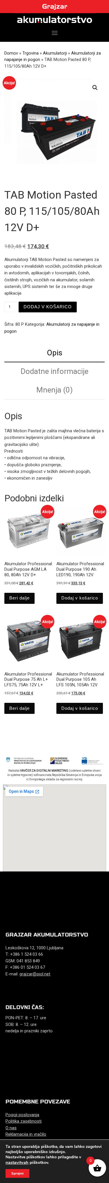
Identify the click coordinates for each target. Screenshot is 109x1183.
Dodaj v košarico (48, 306)
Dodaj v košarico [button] (79, 597)
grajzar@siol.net (34, 974)
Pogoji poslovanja (22, 1114)
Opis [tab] (54, 352)
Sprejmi (17, 1173)
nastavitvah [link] (17, 1162)
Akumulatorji (55, 53)
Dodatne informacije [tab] (54, 371)
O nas (11, 1127)
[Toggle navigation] (54, 33)
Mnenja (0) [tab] (54, 390)
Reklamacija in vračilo (26, 1134)
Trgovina (30, 53)
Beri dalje (19, 597)
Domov (11, 53)
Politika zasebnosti (24, 1121)
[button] (95, 87)
